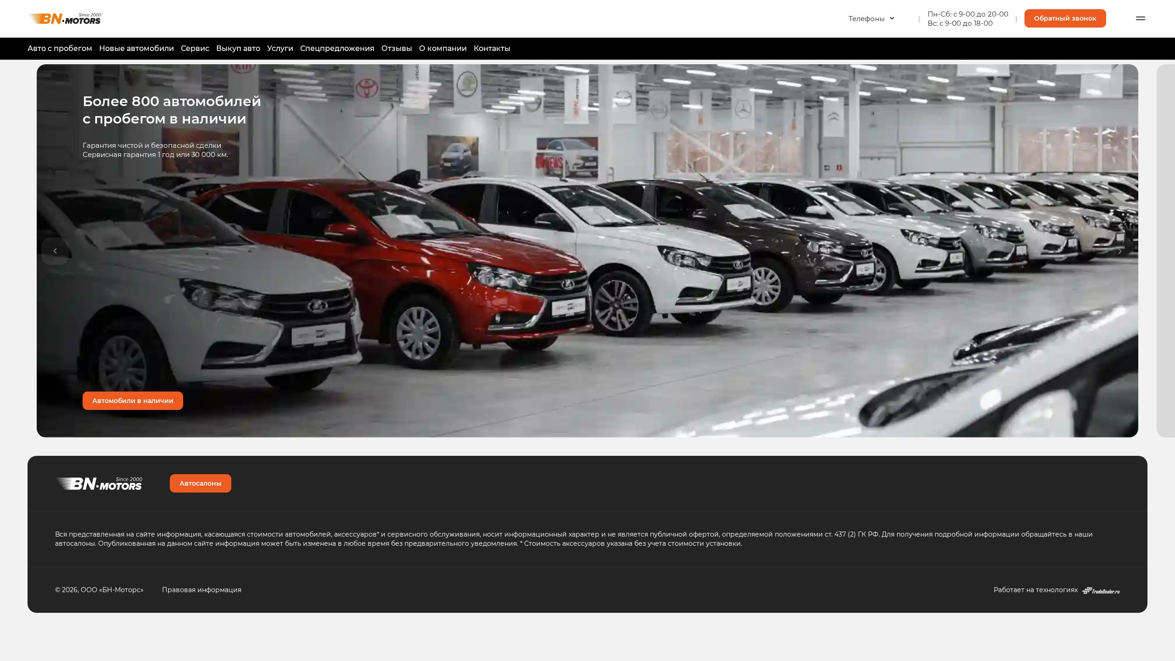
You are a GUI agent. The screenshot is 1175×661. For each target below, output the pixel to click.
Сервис (195, 48)
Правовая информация (201, 589)
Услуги (280, 48)
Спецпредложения (337, 48)
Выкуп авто (238, 48)
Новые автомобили (136, 48)
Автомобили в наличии (132, 400)
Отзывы (396, 48)
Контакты (492, 48)
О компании (443, 48)
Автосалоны (200, 483)
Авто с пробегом (60, 48)
